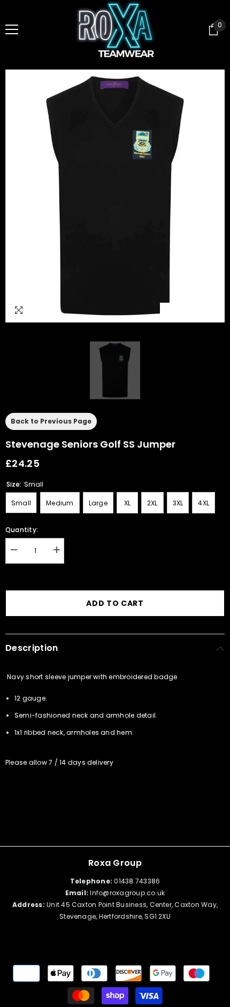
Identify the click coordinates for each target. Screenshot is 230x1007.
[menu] (11, 29)
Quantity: (21, 529)
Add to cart (115, 603)
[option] (115, 196)
